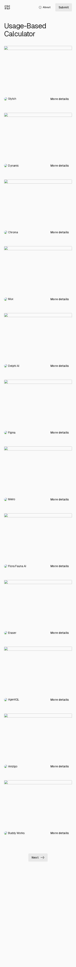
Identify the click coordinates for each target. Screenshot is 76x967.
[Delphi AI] (38, 335)
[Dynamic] (38, 135)
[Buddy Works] (38, 803)
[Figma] (38, 402)
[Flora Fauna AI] (38, 536)
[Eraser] (38, 602)
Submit (64, 7)
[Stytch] (38, 68)
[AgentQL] (38, 669)
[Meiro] (38, 469)
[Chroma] (38, 202)
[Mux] (38, 269)
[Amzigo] (38, 736)
